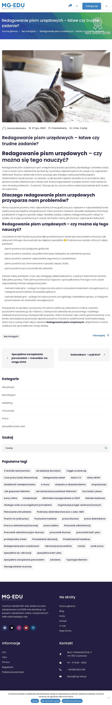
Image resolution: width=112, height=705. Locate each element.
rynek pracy (97, 546)
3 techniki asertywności (17, 470)
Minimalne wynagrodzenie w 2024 (61, 498)
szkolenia (55, 559)
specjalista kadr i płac (49, 552)
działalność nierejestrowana (19, 484)
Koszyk (63, 620)
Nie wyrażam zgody (50, 701)
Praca (5, 418)
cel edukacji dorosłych (48, 470)
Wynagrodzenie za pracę (18, 566)
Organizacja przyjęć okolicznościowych (79, 505)
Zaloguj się (92, 6)
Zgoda (35, 701)
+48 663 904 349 (76, 669)
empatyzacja (99, 484)
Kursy (62, 616)
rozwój (81, 546)
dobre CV (76, 477)
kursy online (10, 498)
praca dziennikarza (94, 518)
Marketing (7, 402)
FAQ (4, 652)
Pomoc (6, 662)
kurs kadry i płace (92, 491)
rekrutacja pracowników (58, 546)
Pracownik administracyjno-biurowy (24, 532)
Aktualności (8, 387)
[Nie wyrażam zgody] (108, 697)
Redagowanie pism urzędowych (21, 546)
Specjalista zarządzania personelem (24, 559)
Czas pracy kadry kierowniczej (20, 477)
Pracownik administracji (77, 525)
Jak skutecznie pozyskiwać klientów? (56, 491)
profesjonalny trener (15, 539)
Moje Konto (65, 630)
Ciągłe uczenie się (76, 470)
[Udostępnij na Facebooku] (108, 335)
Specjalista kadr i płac (13, 426)
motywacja (8, 410)
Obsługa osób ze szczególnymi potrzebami (28, 505)
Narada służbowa (95, 498)
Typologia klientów (76, 559)
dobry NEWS (93, 477)
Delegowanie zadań (54, 477)
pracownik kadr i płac (88, 532)
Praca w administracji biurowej (21, 525)
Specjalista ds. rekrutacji (17, 552)
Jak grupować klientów (17, 491)
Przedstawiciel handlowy (76, 539)
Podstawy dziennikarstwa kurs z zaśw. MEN (60, 511)
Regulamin (7, 667)
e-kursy (45, 484)
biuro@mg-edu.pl (76, 676)
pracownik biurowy (60, 532)
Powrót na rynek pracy (16, 518)
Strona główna (10, 31)
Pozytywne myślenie (45, 518)
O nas (62, 625)
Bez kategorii (11, 336)
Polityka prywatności (13, 672)
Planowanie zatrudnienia (17, 511)
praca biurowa (70, 518)
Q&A (4, 657)
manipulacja (30, 498)
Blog (61, 611)
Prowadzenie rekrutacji (44, 539)
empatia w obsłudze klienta (70, 484)
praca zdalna (51, 525)
